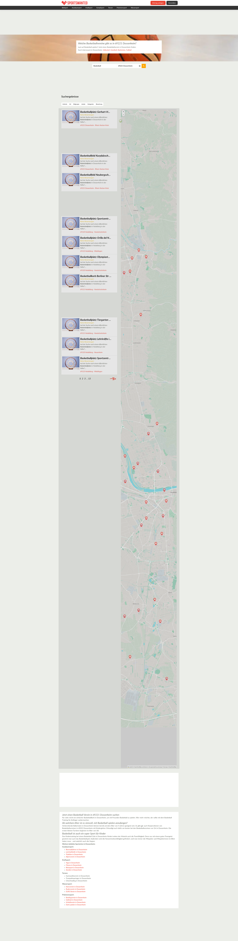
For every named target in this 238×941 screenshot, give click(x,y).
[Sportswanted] (74, 3)
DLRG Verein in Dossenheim (75, 891)
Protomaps (165, 767)
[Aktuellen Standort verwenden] (140, 66)
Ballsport (65, 8)
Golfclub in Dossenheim (74, 900)
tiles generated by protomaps (155, 767)
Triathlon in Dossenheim (74, 854)
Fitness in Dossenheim (73, 865)
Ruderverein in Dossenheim (75, 889)
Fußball (128, 50)
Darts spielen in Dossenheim (76, 905)
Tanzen (110, 8)
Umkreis (64, 104)
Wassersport (135, 8)
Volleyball (106, 50)
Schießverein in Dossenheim (76, 902)
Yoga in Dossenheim (73, 863)
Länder (83, 104)
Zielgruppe (76, 104)
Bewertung (99, 104)
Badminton (121, 50)
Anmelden (172, 3)
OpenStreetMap (172, 767)
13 (89, 379)
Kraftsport (89, 8)
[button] (157, 423)
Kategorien (91, 104)
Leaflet (130, 767)
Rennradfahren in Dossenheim (76, 850)
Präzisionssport (122, 8)
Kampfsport (100, 8)
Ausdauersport (77, 8)
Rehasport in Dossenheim (75, 868)
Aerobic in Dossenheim (74, 870)
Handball (113, 50)
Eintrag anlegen (158, 3)
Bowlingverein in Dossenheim (76, 897)
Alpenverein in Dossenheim (75, 857)
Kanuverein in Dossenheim (75, 887)
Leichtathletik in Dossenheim (76, 852)
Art (70, 104)
